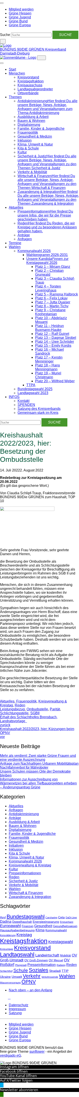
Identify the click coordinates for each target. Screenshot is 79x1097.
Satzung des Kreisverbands (39, 409)
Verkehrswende (49, 977)
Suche (5, 35)
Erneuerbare (66, 922)
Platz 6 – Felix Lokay (51, 298)
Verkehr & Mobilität (32, 172)
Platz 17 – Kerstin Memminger (49, 359)
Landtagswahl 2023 (33, 393)
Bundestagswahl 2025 (35, 389)
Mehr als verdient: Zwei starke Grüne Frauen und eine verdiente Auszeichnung (38, 757)
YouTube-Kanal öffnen (18, 1075)
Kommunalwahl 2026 (34, 251)
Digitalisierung (29, 124)
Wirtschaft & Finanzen (26, 893)
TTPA (30, 385)
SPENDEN (26, 405)
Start (12, 69)
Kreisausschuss (30, 85)
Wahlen (15, 247)
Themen (15, 97)
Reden (20, 705)
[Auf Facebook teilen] (1, 697)
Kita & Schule (28, 148)
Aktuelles (16, 207)
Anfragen (25, 239)
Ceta (61, 917)
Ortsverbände (28, 93)
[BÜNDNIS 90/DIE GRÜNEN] (5, 45)
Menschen (17, 73)
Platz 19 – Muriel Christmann (48, 375)
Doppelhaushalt (22, 921)
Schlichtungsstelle (14, 713)
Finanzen (27, 926)
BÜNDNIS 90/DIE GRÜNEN (22, 49)
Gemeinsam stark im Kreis (38, 412)
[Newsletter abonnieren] (9, 997)
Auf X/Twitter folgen (16, 1080)
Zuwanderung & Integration (30, 897)
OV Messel (56, 960)
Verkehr (32, 976)
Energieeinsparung (46, 921)
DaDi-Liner (71, 917)
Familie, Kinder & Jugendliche (41, 128)
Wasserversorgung (10, 982)
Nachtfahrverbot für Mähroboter (24, 767)
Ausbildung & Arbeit (33, 117)
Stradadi (55, 971)
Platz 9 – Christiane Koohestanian (50, 312)
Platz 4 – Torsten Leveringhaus (48, 288)
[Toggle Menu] (2, 63)
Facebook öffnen (14, 1071)
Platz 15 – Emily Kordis (53, 345)
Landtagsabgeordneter (35, 89)
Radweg (61, 965)
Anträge (24, 235)
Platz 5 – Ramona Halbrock (56, 294)
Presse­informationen (25, 873)
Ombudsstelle (37, 709)
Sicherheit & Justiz (23, 881)
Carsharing (51, 917)
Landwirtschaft (47, 955)
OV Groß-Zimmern (36, 960)
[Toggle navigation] (2, 3)
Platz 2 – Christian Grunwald (49, 272)
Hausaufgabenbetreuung (17, 930)
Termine (15, 243)
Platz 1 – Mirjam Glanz (52, 266)
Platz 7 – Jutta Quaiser (52, 302)
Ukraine (5, 976)
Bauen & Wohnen (31, 121)
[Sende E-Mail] (5, 697)
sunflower (37, 1051)
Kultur (22, 152)
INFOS (14, 397)
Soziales (38, 970)
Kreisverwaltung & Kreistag (30, 865)
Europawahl (10, 926)
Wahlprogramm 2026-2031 (47, 255)
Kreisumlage (6, 949)
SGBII (35, 713)
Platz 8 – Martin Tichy (51, 306)
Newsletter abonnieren (19, 1089)
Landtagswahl (17, 954)
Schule (20, 970)
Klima (40, 930)
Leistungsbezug (12, 709)
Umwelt (17, 976)
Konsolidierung (8, 935)
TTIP (65, 971)
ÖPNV (29, 982)
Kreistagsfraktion (31, 81)
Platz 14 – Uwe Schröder (54, 341)
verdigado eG (10, 1055)
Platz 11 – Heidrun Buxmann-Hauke (49, 328)
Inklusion (25, 140)
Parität (55, 709)
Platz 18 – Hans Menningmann (47, 367)
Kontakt (23, 401)
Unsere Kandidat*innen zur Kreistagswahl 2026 (47, 261)
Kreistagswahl (60, 942)
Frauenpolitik (28, 132)
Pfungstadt (21, 965)
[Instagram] (1, 997)
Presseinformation (41, 965)
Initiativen (16, 845)
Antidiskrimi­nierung (24, 814)
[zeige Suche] (3, 41)
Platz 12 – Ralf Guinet (52, 334)
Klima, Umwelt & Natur (35, 144)
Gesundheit (43, 926)
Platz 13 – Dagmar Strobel (55, 338)
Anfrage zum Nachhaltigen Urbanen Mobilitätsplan (39, 763)
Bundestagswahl (26, 916)
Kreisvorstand (28, 77)
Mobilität (65, 955)
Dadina (5, 921)
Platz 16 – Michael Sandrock (49, 351)
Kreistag (24, 934)
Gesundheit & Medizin (35, 136)
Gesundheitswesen (65, 926)
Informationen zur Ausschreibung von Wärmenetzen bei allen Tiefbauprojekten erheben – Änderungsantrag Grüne (38, 783)
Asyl (3, 917)
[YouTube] (6, 997)
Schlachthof (6, 971)
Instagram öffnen (14, 1066)
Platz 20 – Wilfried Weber (55, 381)
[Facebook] (4, 997)
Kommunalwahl (56, 930)
